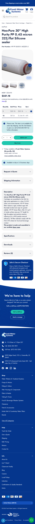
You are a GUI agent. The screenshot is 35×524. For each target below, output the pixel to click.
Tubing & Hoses (7, 397)
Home (3, 23)
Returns (4, 445)
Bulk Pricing (5, 442)
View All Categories (8, 421)
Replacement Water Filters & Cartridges (15, 23)
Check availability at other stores (12, 156)
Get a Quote (6, 435)
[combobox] (17, 16)
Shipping (4, 438)
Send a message (17, 317)
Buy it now (18, 143)
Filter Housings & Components (11, 390)
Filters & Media (6, 393)
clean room (16, 227)
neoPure (4, 27)
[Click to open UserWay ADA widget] (3, 521)
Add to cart (23, 137)
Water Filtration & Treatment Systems (13, 379)
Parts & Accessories (8, 408)
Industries (5, 481)
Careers (4, 474)
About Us (4, 459)
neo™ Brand (5, 463)
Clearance (5, 404)
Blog (3, 470)
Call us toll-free (17, 312)
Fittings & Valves (7, 386)
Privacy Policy (18, 520)
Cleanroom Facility (7, 467)
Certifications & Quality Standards (12, 485)
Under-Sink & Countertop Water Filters (13, 411)
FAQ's (3, 488)
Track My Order (6, 431)
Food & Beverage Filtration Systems (12, 400)
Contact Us (5, 449)
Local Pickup (6, 477)
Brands (4, 415)
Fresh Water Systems (11, 508)
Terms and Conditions (7, 520)
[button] (26, 10)
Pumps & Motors (7, 382)
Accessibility (26, 520)
